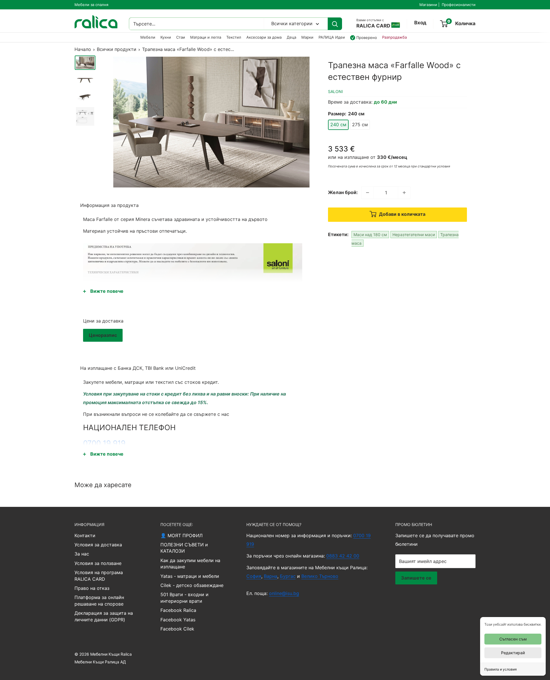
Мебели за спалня (91, 4)
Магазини (428, 4)
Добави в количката (401, 214)
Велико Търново (319, 576)
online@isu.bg (284, 593)
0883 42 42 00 (342, 556)
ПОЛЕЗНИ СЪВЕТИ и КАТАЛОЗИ (184, 548)
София (253, 576)
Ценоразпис (103, 335)
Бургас (288, 576)
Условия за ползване (97, 563)
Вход (420, 23)
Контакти (84, 535)
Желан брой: (343, 192)
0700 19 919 (104, 443)
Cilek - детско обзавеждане (191, 585)
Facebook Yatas (177, 619)
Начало (82, 49)
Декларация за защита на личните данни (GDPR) (103, 616)
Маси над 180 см (370, 234)
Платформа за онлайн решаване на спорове (99, 600)
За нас (81, 554)
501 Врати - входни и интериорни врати (184, 598)
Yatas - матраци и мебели (189, 576)
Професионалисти (459, 4)
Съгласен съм (513, 638)
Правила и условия (500, 669)
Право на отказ (91, 588)
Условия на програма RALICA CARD (98, 576)
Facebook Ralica (178, 610)
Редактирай (513, 652)
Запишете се (416, 578)
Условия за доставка (98, 544)
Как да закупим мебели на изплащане (190, 564)
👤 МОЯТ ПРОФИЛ (181, 535)
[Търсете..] (335, 24)
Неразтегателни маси (413, 234)
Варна (270, 576)
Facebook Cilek (177, 629)
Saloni (335, 91)
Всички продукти (116, 49)
